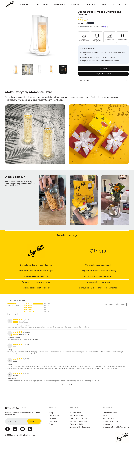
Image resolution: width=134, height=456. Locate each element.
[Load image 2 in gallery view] (27, 69)
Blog (51, 413)
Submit (32, 421)
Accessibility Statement (80, 427)
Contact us (54, 415)
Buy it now (103, 68)
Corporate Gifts (110, 413)
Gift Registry (108, 418)
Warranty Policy (77, 424)
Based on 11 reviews (14, 306)
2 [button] (64, 385)
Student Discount (110, 421)
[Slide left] (7, 69)
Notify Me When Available (103, 74)
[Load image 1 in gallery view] (15, 69)
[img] (18, 320)
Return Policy (76, 413)
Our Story (53, 421)
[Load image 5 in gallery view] (63, 69)
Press (51, 424)
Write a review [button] (108, 304)
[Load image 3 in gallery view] (39, 69)
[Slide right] (71, 69)
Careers (52, 418)
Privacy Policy (76, 415)
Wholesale (107, 424)
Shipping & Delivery (78, 421)
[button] (41, 4)
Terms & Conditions (78, 418)
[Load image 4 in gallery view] (51, 69)
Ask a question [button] (121, 304)
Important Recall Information (116, 427)
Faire (105, 415)
